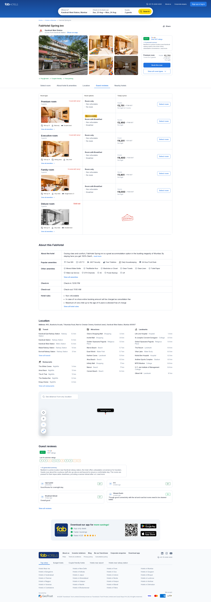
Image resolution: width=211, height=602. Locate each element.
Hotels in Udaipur (79, 581)
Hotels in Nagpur (45, 581)
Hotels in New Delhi (80, 568)
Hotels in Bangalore (46, 572)
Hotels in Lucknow (147, 578)
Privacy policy (88, 557)
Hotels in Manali (112, 584)
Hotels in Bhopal (147, 575)
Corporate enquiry (181, 4)
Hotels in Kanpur (113, 581)
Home (41, 20)
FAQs (64, 557)
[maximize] (43, 431)
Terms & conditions (75, 557)
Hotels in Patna (112, 588)
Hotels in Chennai (45, 578)
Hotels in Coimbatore (46, 588)
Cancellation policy (101, 557)
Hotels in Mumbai (50, 20)
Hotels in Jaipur (78, 575)
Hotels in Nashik (78, 584)
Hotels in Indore (112, 575)
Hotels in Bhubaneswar (81, 588)
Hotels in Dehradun (148, 584)
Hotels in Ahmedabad (80, 578)
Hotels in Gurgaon (147, 572)
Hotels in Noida (112, 578)
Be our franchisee (101, 553)
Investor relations (78, 553)
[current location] (43, 412)
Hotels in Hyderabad (46, 575)
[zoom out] (43, 424)
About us (168, 4)
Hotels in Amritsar (147, 581)
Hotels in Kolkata (79, 572)
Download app (134, 553)
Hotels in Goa (111, 572)
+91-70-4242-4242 (155, 4)
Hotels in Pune (112, 568)
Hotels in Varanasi (45, 584)
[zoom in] (43, 418)
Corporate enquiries (118, 553)
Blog (90, 553)
